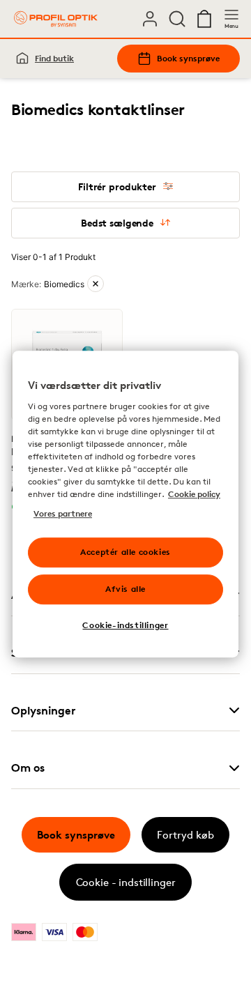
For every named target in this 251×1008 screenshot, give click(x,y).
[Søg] (177, 19)
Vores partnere (62, 513)
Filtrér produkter (117, 186)
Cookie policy (194, 494)
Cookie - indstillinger (126, 882)
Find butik (54, 58)
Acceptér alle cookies (125, 552)
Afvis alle (125, 588)
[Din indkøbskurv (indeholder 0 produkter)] (204, 19)
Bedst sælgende (117, 223)
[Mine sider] (150, 18)
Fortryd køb (185, 834)
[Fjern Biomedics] (95, 283)
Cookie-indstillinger (125, 625)
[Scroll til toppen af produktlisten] (32, 965)
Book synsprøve (188, 58)
